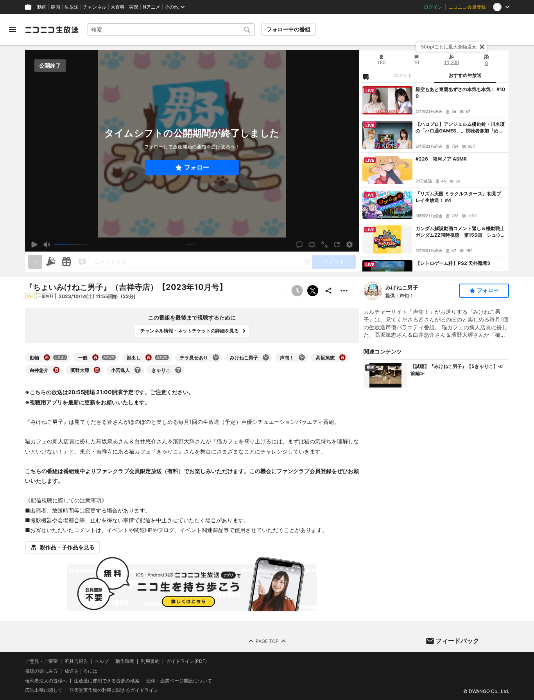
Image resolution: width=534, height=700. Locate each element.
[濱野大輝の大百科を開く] (97, 370)
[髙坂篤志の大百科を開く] (342, 357)
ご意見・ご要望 (41, 661)
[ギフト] (66, 262)
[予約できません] (297, 290)
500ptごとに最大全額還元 (449, 47)
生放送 (72, 7)
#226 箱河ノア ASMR (441, 159)
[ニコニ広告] (51, 262)
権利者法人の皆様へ (46, 681)
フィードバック (457, 641)
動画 (42, 7)
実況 (133, 7)
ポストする (312, 290)
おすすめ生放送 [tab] (465, 75)
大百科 (118, 7)
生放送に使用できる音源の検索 (107, 681)
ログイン (433, 7)
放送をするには (81, 671)
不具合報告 (76, 661)
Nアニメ (151, 7)
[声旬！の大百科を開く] (302, 357)
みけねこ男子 (401, 287)
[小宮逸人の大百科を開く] (137, 370)
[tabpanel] (434, 177)
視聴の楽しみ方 (41, 671)
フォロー (196, 167)
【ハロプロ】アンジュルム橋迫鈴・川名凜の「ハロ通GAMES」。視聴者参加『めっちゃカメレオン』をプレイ (460, 127)
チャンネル (94, 7)
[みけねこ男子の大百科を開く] (266, 357)
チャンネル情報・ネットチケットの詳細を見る (189, 331)
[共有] (328, 290)
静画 (55, 7)
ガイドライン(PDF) (186, 661)
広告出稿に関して (44, 690)
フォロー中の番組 (288, 29)
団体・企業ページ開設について (179, 681)
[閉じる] (482, 47)
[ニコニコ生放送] (51, 29)
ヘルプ (102, 661)
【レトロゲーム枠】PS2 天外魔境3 (453, 263)
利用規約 (150, 661)
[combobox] (171, 29)
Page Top (267, 641)
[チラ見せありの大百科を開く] (216, 357)
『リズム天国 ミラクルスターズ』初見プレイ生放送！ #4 (458, 197)
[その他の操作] (344, 290)
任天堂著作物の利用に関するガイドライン (113, 690)
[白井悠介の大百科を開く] (56, 370)
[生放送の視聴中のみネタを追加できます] (35, 262)
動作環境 (124, 661)
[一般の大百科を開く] (95, 357)
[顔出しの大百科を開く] (148, 357)
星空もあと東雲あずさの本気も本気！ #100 (460, 92)
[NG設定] (365, 76)
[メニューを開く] (12, 30)
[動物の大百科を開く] (47, 357)
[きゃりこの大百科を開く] (178, 370)
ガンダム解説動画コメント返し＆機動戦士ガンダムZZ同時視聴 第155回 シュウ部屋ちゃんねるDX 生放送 (460, 232)
